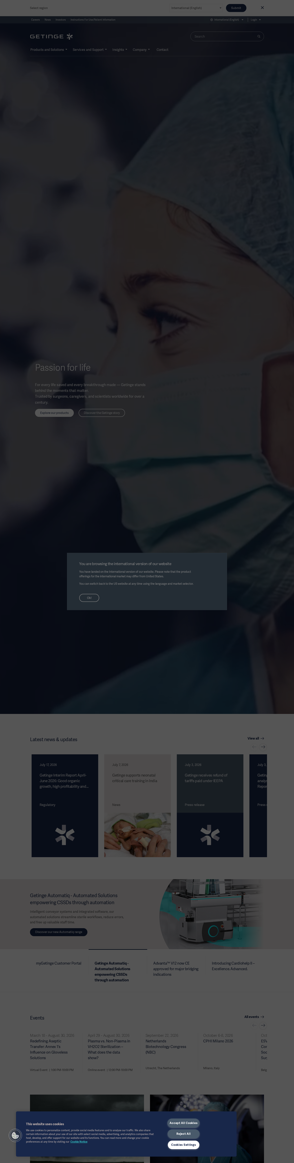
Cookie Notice (78, 1141)
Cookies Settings (183, 1145)
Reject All (183, 1134)
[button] (15, 1135)
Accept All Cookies (183, 1123)
